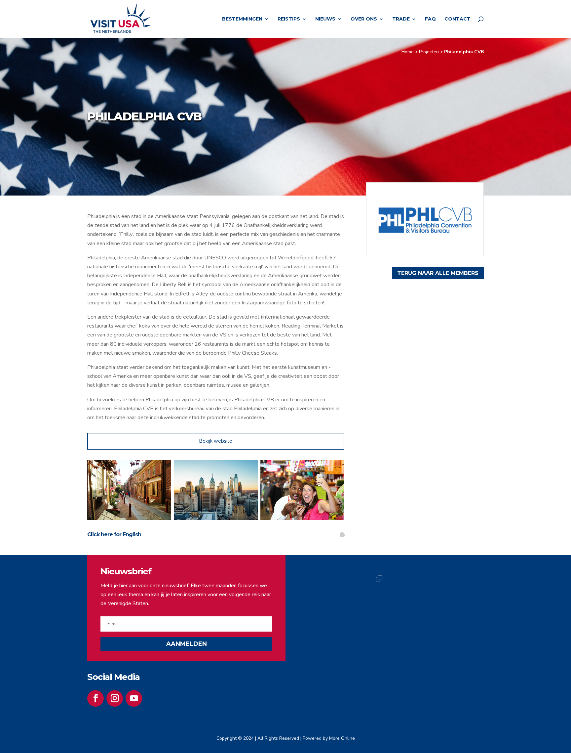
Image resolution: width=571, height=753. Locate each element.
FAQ (430, 19)
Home (407, 52)
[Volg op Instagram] (114, 698)
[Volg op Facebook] (95, 698)
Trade (401, 19)
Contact (457, 19)
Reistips (289, 19)
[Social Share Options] (323, 636)
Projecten (429, 52)
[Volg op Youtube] (134, 698)
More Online (342, 738)
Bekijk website (215, 441)
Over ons (364, 19)
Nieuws (325, 19)
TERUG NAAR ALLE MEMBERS (437, 273)
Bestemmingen (242, 19)
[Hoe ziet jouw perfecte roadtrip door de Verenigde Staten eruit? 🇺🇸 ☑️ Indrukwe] (427, 605)
